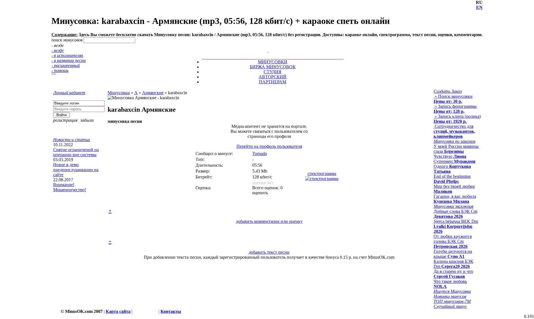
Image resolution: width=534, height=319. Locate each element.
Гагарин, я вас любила (455, 199)
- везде (57, 50)
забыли (87, 120)
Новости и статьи (71, 139)
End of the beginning (452, 179)
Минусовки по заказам (454, 141)
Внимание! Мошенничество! (69, 187)
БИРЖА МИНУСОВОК (273, 66)
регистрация (65, 120)
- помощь (59, 70)
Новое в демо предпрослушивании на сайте (75, 169)
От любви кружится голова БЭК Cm (453, 241)
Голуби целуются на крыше (453, 254)
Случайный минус (450, 306)
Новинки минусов (450, 296)
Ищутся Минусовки (452, 291)
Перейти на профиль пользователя (269, 146)
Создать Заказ (448, 91)
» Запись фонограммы (455, 109)
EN (479, 7)
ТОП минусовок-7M (452, 301)
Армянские (153, 92)
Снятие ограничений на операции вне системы (76, 152)
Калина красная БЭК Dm (453, 264)
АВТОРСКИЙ (272, 76)
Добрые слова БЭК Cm (455, 214)
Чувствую (450, 156)
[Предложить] (268, 45)
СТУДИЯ (272, 71)
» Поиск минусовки (453, 99)
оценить (260, 192)
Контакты (170, 311)
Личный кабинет (69, 92)
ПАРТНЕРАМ (272, 81)
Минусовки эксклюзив (453, 206)
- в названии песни (68, 60)
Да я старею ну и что (453, 274)
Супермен (454, 161)
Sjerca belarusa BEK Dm (456, 226)
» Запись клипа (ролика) (457, 119)
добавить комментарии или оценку (269, 221)
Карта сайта (118, 311)
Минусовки (119, 92)
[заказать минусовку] (265, 45)
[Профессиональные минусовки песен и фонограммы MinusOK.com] (268, 50)
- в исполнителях (67, 55)
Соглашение (145, 311)
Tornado (259, 153)
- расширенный (65, 65)
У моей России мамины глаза (456, 149)
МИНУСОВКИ (272, 61)
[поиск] (53, 74)
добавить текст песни (269, 252)
